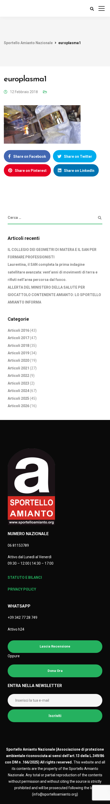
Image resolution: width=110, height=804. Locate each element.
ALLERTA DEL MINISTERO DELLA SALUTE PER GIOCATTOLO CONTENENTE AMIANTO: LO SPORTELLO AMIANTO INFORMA (54, 295)
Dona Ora (55, 671)
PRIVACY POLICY (22, 589)
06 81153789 (18, 545)
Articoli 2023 (18, 383)
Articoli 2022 (18, 376)
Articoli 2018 (18, 346)
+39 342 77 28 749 (22, 617)
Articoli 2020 (18, 360)
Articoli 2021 (18, 368)
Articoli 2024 (18, 391)
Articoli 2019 (18, 353)
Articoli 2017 (18, 338)
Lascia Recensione (55, 646)
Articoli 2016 (18, 330)
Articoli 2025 (18, 398)
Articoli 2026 (18, 406)
